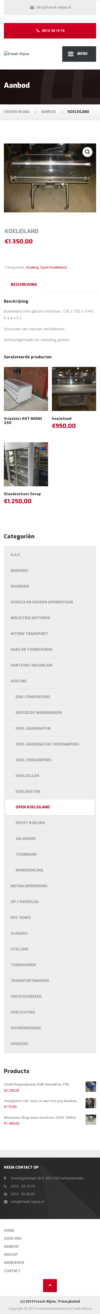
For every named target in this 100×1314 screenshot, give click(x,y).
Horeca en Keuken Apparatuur (42, 602)
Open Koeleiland (53, 267)
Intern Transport (29, 633)
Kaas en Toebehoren (31, 649)
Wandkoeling (29, 870)
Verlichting (23, 1012)
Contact (12, 1271)
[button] (87, 152)
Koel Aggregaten (33, 728)
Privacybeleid (69, 1301)
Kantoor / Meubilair (31, 665)
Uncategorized (26, 996)
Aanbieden (14, 1263)
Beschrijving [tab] (24, 284)
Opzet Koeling (30, 823)
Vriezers (19, 1044)
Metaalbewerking (29, 886)
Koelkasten (28, 791)
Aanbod (11, 1246)
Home (9, 1230)
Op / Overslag (25, 901)
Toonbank (26, 854)
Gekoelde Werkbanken (39, 712)
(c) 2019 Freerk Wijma (38, 1301)
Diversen (20, 586)
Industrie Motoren (30, 618)
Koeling (32, 267)
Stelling (19, 949)
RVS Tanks (21, 917)
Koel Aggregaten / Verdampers (47, 744)
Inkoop (11, 1255)
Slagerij (19, 933)
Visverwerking (26, 1028)
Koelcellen (27, 775)
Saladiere (26, 838)
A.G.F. (16, 554)
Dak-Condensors (33, 697)
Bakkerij (19, 570)
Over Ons (13, 1238)
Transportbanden (30, 980)
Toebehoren (23, 965)
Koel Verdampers (33, 760)
